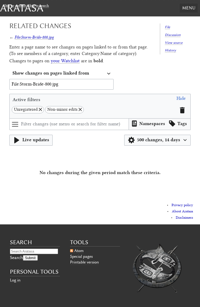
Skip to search (38, 6)
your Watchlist (65, 61)
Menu (188, 7)
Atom (79, 250)
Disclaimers (184, 217)
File (167, 27)
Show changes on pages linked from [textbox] (50, 72)
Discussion (172, 35)
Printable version (84, 262)
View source (174, 43)
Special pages (81, 256)
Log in (15, 280)
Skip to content (15, 6)
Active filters (26, 99)
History (170, 50)
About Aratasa (182, 211)
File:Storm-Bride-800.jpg (34, 37)
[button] (181, 99)
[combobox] (61, 73)
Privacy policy (182, 205)
